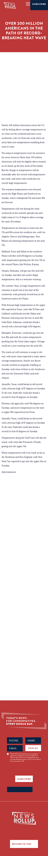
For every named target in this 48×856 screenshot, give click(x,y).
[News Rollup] (10, 5)
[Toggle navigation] (28, 3)
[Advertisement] (24, 94)
